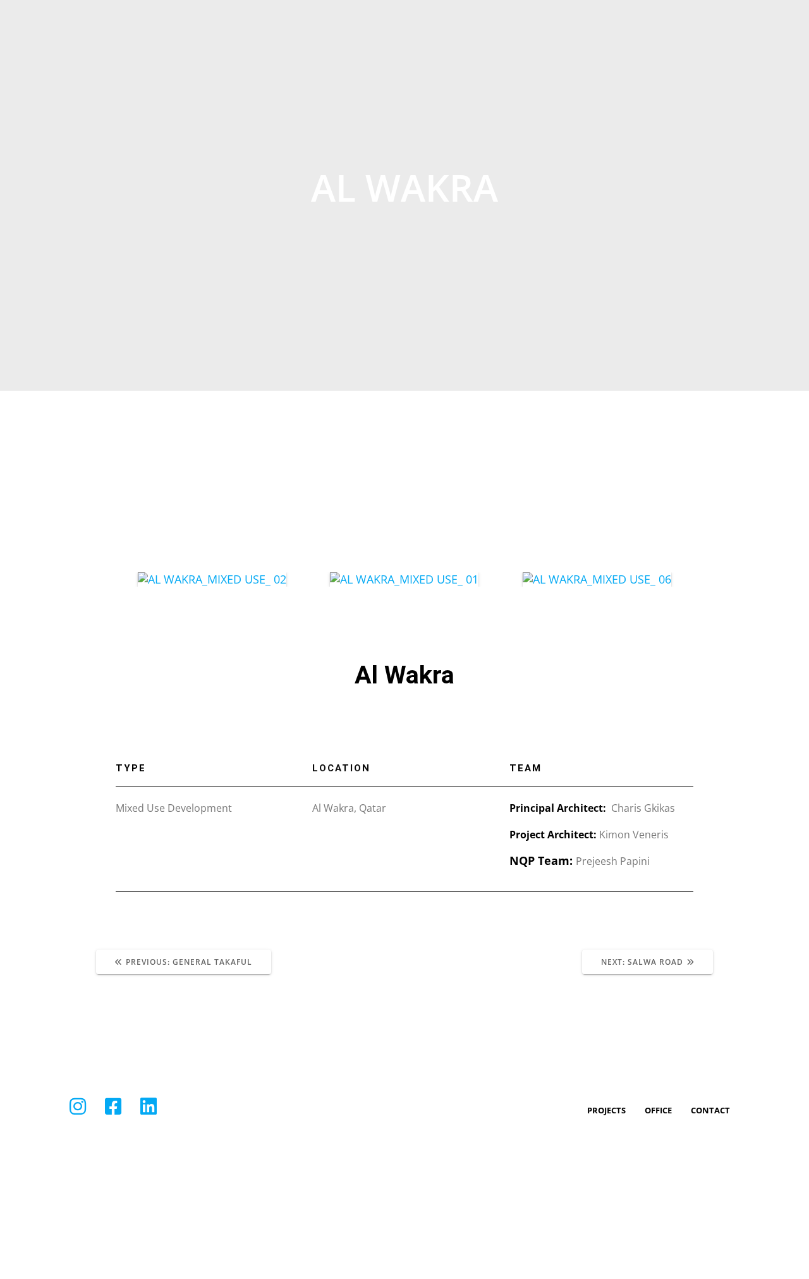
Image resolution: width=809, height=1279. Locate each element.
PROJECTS (606, 1110)
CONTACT (710, 1110)
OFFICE (658, 1110)
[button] (128, 579)
